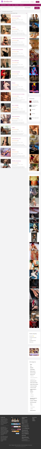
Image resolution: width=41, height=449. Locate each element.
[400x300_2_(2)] (34, 324)
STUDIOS (32, 396)
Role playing (24, 439)
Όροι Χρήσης (19, 445)
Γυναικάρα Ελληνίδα (32, 340)
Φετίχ (25, 440)
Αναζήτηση (37, 8)
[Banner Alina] (34, 255)
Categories (13, 445)
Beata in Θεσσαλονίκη (16, 116)
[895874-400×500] (34, 305)
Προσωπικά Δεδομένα (24, 445)
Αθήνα (31, 405)
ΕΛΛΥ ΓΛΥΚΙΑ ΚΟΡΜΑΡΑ (16, 16)
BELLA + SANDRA (15, 105)
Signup (33, 1)
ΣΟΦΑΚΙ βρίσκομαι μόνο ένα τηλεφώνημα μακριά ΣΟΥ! (21, 94)
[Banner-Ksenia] (34, 274)
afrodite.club (7, 1)
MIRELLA (13, 149)
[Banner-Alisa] (34, 180)
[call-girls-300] (34, 44)
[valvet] (34, 35)
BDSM (23, 438)
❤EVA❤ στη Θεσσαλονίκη (16, 160)
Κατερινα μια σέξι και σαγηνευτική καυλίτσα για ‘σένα (21, 38)
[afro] (34, 191)
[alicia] (34, 237)
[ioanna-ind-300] (34, 202)
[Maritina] (34, 158)
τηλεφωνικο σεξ (28, 440)
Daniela (13, 127)
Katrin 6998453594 (15, 60)
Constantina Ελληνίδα (32, 337)
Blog (15, 445)
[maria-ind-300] (34, 227)
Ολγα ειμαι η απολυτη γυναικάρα (17, 49)
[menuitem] (25, 2)
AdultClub (32, 375)
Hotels (31, 393)
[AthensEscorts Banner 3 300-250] (34, 54)
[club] (34, 218)
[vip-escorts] (34, 26)
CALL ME (25, 438)
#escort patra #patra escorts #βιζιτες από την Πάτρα (25, 427)
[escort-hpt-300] (34, 130)
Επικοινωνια (30, 445)
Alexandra (13, 27)
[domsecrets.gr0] (34, 283)
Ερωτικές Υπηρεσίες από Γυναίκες (16, 19)
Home (10, 445)
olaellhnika (22, 19)
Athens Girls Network (33, 377)
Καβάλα (31, 408)
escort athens (28, 438)
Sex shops (32, 394)
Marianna (13, 82)
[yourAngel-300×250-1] (34, 71)
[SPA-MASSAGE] (34, 139)
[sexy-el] (34, 246)
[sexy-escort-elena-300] (34, 167)
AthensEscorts (32, 379)
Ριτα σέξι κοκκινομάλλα (16, 71)
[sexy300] (34, 210)
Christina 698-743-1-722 (16, 138)
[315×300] (34, 62)
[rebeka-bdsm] (34, 264)
